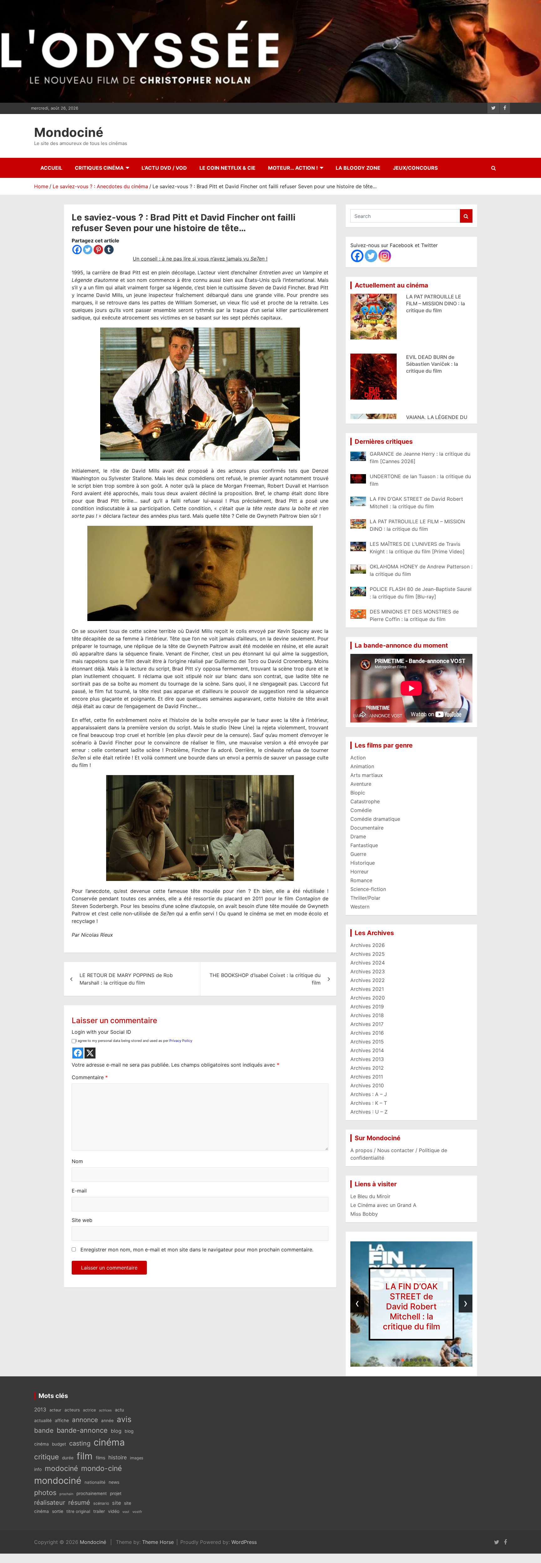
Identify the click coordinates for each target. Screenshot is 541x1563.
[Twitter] (87, 249)
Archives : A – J (368, 1094)
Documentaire (367, 828)
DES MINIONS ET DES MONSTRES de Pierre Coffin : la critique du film (439, 416)
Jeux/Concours (415, 168)
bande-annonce (82, 1430)
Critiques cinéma (99, 168)
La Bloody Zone (358, 168)
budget (59, 1444)
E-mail (79, 1191)
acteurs (72, 1409)
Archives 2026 (367, 945)
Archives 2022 (367, 980)
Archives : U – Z (369, 1112)
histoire (117, 1457)
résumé (79, 1502)
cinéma (109, 1442)
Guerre (358, 854)
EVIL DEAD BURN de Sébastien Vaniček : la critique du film (432, 295)
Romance (361, 880)
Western (359, 906)
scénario (101, 1503)
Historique (362, 863)
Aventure (360, 784)
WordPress (244, 1542)
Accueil (51, 168)
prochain (66, 1494)
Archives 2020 (367, 998)
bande (44, 1430)
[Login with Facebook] (77, 1053)
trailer (99, 1511)
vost (125, 1512)
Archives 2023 (367, 971)
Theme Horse (158, 1542)
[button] (393, 1360)
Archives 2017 (367, 1024)
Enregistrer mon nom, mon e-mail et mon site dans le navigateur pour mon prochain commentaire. (196, 1249)
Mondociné (68, 132)
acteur (55, 1410)
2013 (40, 1409)
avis (124, 1419)
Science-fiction (368, 889)
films (100, 1457)
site (116, 1503)
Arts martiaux (366, 775)
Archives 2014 (367, 1050)
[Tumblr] (109, 249)
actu (119, 1409)
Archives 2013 (367, 1059)
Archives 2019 (367, 1006)
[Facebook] (77, 249)
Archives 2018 (367, 1015)
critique (46, 1456)
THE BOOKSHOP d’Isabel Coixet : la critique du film (265, 979)
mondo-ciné (101, 1468)
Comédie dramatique (375, 819)
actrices (105, 1410)
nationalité (95, 1482)
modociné (61, 1468)
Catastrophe (365, 801)
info (38, 1469)
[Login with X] (90, 1053)
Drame (358, 836)
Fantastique (364, 845)
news (114, 1482)
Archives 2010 (367, 1085)
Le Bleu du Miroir (370, 1196)
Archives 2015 (367, 1041)
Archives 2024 (367, 963)
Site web (82, 1220)
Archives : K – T (368, 1103)
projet (115, 1493)
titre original (78, 1511)
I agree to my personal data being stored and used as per (134, 1040)
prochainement (91, 1493)
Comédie (361, 810)
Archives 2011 (366, 1077)
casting (79, 1443)
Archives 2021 (367, 989)
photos (45, 1492)
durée (68, 1457)
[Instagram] (385, 256)
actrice (89, 1410)
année (107, 1420)
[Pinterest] (98, 249)
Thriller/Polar (365, 898)
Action (358, 757)
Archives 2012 (367, 1068)
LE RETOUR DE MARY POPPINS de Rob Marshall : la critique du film (126, 979)
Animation (362, 766)
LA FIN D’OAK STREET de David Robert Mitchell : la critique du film (411, 1306)
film (85, 1456)
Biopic (357, 792)
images (136, 1458)
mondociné (57, 1480)
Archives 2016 (367, 1033)
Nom (77, 1161)
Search (466, 216)
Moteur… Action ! (293, 168)
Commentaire (90, 1077)
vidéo (113, 1511)
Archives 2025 (367, 954)
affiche (62, 1420)
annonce (85, 1420)
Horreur (359, 871)
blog (116, 1431)
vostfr (137, 1511)
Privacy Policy (180, 1040)
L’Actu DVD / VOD (164, 168)
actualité (43, 1420)
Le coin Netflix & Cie (227, 168)
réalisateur (49, 1502)
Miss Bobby (364, 1214)
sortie (57, 1511)
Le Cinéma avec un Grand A (383, 1205)
